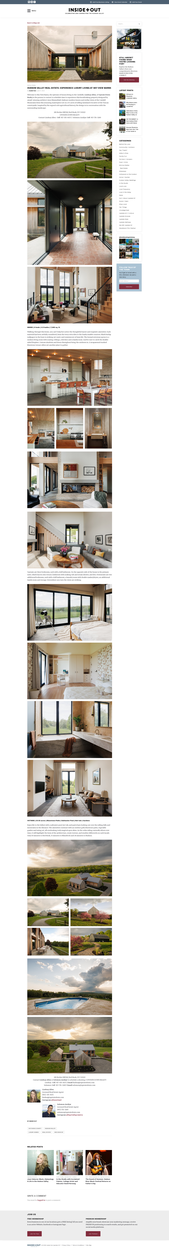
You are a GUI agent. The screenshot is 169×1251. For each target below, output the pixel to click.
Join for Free (34, 1234)
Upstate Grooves (32, 1177)
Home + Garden (124, 177)
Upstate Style (123, 219)
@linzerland (56, 1100)
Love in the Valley (125, 192)
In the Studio (60, 1177)
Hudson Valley (50, 1128)
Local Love (122, 186)
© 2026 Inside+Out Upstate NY (51, 1245)
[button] (122, 242)
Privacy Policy (66, 1245)
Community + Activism (127, 147)
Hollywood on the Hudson (128, 174)
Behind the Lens (124, 144)
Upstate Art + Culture (70, 1177)
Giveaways (122, 171)
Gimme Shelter (31, 85)
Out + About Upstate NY (92, 1177)
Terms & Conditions (78, 1245)
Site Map (88, 1245)
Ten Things (123, 207)
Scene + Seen (123, 201)
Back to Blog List (33, 23)
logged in (41, 1200)
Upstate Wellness (125, 222)
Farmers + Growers (125, 159)
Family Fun (123, 156)
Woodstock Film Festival (127, 228)
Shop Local (123, 204)
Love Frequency (124, 189)
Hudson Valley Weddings (127, 180)
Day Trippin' (123, 150)
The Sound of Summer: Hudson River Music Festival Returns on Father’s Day (98, 1181)
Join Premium (93, 1234)
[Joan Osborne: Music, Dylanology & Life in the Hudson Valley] (40, 1175)
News (121, 195)
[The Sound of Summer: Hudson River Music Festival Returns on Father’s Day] (99, 1175)
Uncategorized (124, 210)
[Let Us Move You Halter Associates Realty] (129, 39)
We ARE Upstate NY (125, 225)
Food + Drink (123, 162)
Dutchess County (35, 1128)
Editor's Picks (123, 153)
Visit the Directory (129, 80)
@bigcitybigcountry (74, 1115)
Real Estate (46, 1132)
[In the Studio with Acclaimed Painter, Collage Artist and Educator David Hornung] (69, 1175)
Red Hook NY (58, 1132)
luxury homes (34, 1132)
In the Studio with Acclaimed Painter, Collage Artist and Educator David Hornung (67, 1181)
